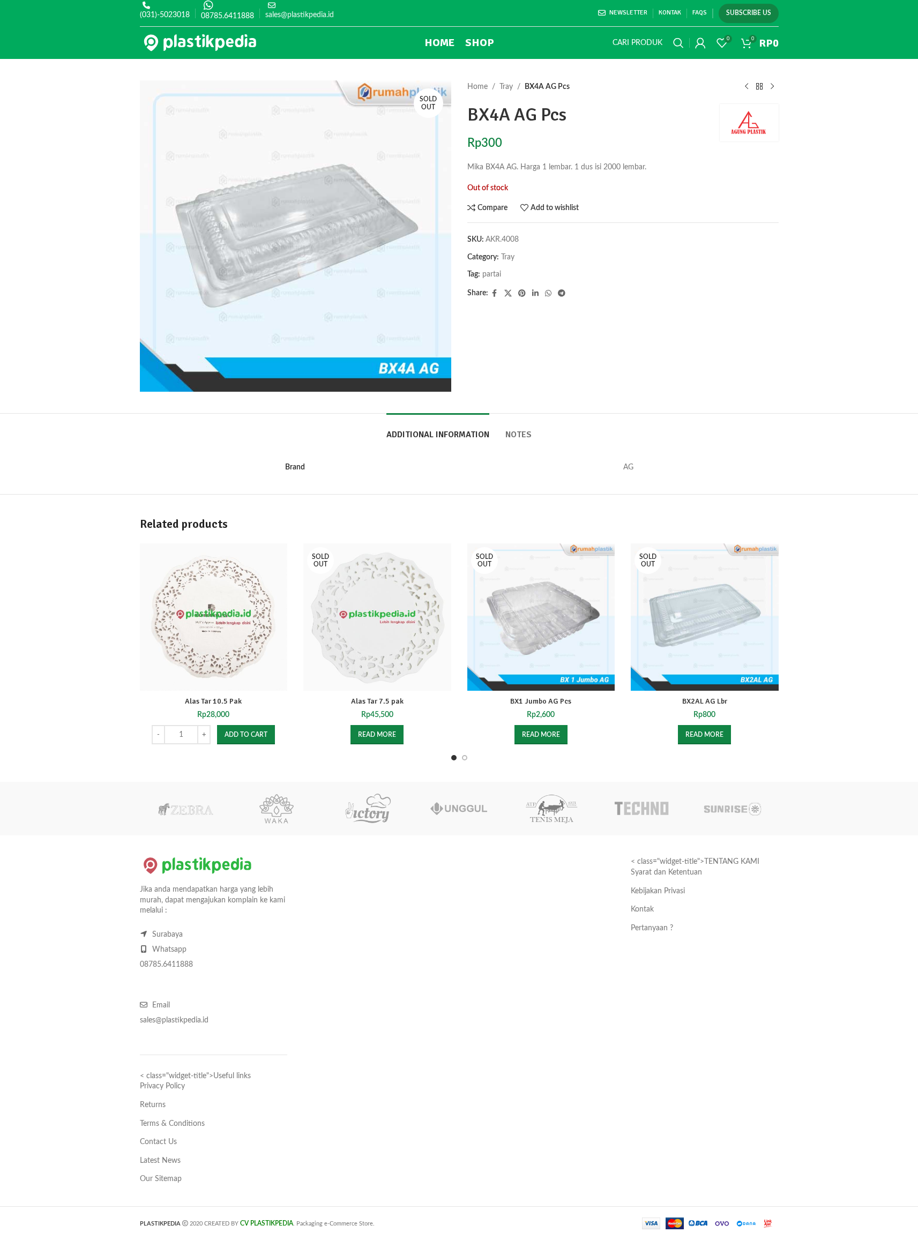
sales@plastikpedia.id (299, 15)
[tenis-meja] (550, 808)
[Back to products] (759, 86)
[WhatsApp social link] (548, 293)
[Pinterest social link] (522, 293)
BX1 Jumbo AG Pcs (540, 701)
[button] (246, 734)
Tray (506, 87)
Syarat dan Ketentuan (666, 872)
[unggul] (458, 808)
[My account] (700, 43)
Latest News (160, 1160)
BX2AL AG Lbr (704, 701)
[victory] (367, 808)
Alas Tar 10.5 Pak (213, 701)
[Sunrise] (732, 808)
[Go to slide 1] (454, 757)
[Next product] (772, 86)
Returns (153, 1105)
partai (491, 274)
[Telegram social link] (562, 293)
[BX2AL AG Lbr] (705, 617)
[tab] (437, 429)
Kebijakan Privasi (658, 891)
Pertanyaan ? (652, 928)
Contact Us (158, 1142)
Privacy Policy (162, 1086)
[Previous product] (746, 86)
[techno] (641, 808)
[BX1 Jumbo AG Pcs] (541, 617)
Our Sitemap (161, 1179)
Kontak (642, 909)
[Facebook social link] (494, 293)
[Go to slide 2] (464, 757)
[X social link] (508, 293)
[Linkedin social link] (535, 293)
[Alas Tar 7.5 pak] (377, 617)
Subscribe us (748, 13)
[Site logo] (200, 43)
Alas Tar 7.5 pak (377, 701)
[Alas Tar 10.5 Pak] (214, 617)
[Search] (678, 43)
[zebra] (185, 808)
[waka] (276, 808)
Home (477, 87)
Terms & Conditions (172, 1123)
